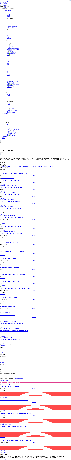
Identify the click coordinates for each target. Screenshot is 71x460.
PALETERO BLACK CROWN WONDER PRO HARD (15, 288)
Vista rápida (2, 177)
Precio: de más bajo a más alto (29, 166)
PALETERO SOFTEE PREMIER (9, 267)
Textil (3, 352)
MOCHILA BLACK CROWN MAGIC (10, 208)
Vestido (8, 71)
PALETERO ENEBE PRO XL (8, 258)
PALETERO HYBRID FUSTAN (9, 297)
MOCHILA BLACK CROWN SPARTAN (11, 242)
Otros (7, 119)
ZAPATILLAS (4, 136)
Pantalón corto (9, 73)
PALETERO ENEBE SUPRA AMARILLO (11, 323)
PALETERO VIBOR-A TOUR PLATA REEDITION (14, 331)
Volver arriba (3, 345)
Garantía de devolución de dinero (5, 1)
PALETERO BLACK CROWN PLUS (10, 226)
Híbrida (8, 35)
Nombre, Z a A (21, 166)
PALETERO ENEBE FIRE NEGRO (10, 339)
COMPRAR (34, 175)
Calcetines (8, 69)
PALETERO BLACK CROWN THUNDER (12, 217)
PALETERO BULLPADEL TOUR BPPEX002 (12, 281)
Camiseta (8, 75)
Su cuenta (2, 362)
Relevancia (12, 166)
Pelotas (3, 351)
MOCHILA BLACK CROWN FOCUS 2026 (12, 251)
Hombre (8, 62)
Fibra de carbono (9, 25)
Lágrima (8, 31)
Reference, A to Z (47, 166)
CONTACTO (4, 139)
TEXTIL (4, 57)
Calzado (8, 120)
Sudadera (8, 74)
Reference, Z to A (53, 166)
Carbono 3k (9, 22)
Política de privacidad (6, 359)
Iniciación (8, 13)
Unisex (8, 61)
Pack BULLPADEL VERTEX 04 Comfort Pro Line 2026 (15, 413)
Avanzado (8, 14)
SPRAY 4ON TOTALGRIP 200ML (9, 386)
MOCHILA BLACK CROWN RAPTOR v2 (12, 233)
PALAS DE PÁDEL (6, 10)
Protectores (8, 118)
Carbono (8, 20)
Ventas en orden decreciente (5, 166)
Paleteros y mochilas (10, 116)
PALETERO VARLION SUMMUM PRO (11, 194)
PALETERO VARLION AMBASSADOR (11, 187)
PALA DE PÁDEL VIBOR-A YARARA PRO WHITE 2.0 (15, 440)
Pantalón (8, 68)
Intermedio (8, 15)
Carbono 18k (9, 23)
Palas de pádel (4, 350)
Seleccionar (3, 165)
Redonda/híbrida (9, 38)
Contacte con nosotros (6, 360)
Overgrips (8, 117)
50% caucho (9, 105)
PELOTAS (5, 90)
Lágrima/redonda (9, 32)
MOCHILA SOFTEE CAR (7, 315)
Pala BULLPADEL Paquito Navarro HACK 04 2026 (14, 400)
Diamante (8, 33)
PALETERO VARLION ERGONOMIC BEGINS (13, 173)
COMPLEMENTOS (5, 113)
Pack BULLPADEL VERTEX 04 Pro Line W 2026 (13, 427)
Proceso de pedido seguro (4, 2)
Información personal (5, 366)
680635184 (2, 3)
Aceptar (5, 459)
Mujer (8, 63)
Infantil (8, 64)
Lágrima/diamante (10, 34)
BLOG (3, 138)
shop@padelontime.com (19, 378)
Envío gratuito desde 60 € (4, 0)
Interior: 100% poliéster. (11, 27)
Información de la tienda (4, 380)
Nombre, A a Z (16, 166)
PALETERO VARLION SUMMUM (9, 180)
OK (2, 152)
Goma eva (8, 24)
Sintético (8, 103)
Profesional (8, 16)
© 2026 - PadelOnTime (4, 452)
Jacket (8, 77)
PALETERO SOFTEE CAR (7, 306)
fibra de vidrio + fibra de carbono (12, 26)
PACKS (3, 137)
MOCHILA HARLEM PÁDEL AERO (10, 201)
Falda (7, 76)
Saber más (2, 459)
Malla (8, 67)
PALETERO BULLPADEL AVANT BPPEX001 (13, 274)
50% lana (8, 104)
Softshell (8, 72)
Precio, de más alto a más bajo (39, 166)
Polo (7, 70)
